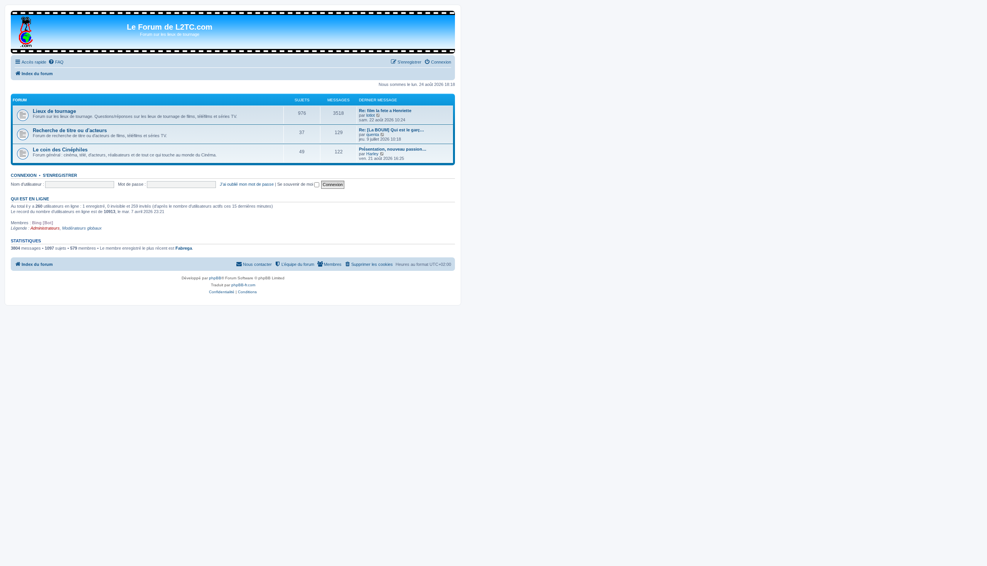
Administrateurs (45, 228)
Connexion (24, 175)
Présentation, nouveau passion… (392, 149)
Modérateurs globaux (82, 228)
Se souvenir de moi (295, 184)
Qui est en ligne (30, 199)
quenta (372, 134)
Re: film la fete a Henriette (385, 110)
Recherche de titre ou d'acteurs (70, 130)
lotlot (370, 115)
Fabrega (183, 248)
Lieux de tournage (54, 111)
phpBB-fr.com (243, 285)
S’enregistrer (60, 175)
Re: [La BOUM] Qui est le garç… (391, 130)
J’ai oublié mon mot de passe (247, 184)
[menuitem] (56, 62)
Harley (372, 153)
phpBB (215, 278)
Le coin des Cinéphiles (60, 150)
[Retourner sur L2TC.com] (26, 30)
